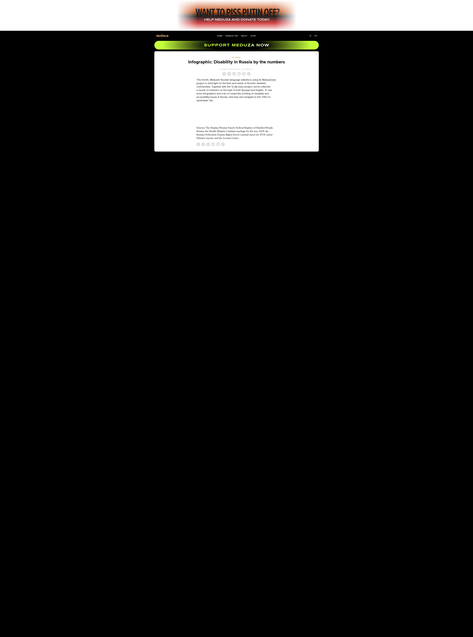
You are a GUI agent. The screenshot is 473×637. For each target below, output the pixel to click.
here (236, 97)
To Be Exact (237, 86)
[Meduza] (162, 35)
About (244, 36)
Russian (246, 90)
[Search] (310, 36)
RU (316, 36)
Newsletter (232, 36)
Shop (253, 36)
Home (220, 36)
